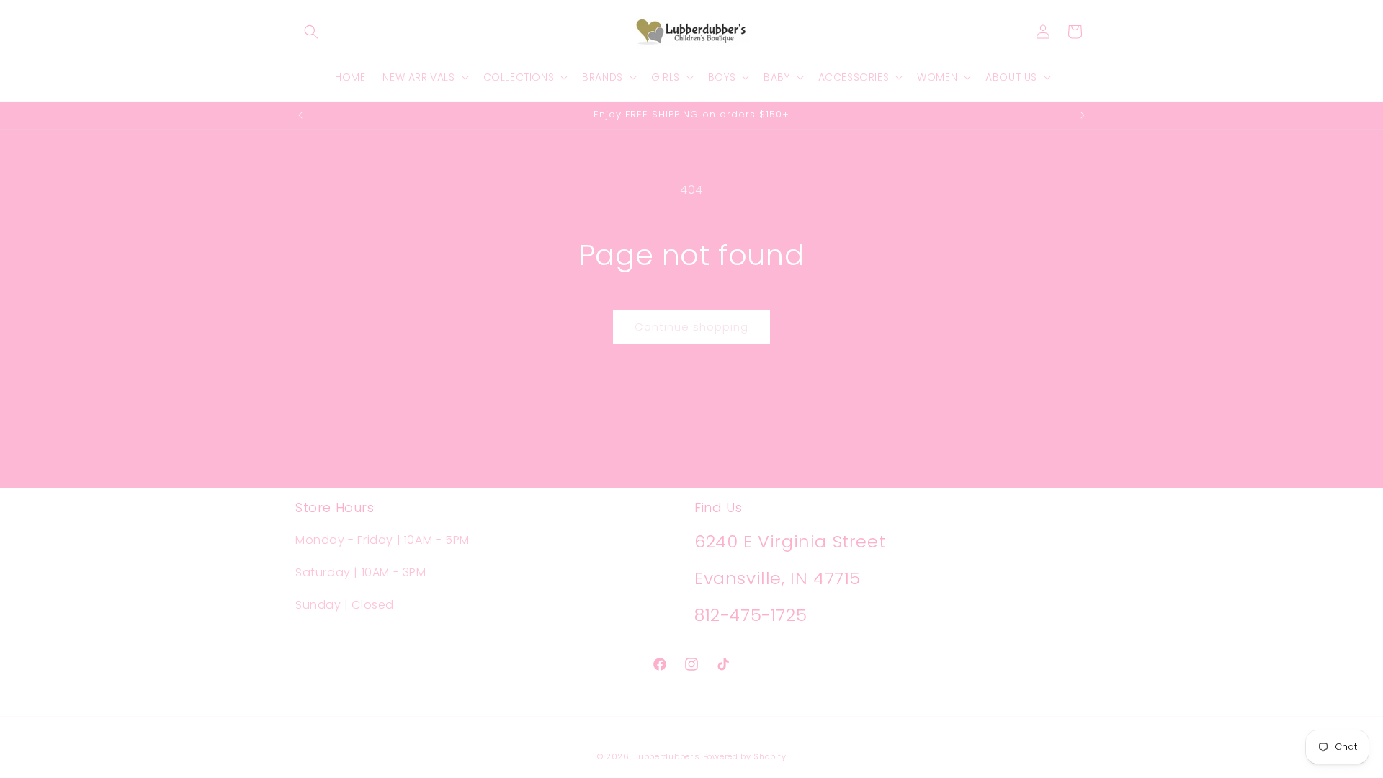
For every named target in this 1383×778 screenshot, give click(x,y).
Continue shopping (691, 326)
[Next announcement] (1082, 115)
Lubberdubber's (667, 756)
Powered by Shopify (745, 756)
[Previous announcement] (300, 115)
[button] (311, 32)
